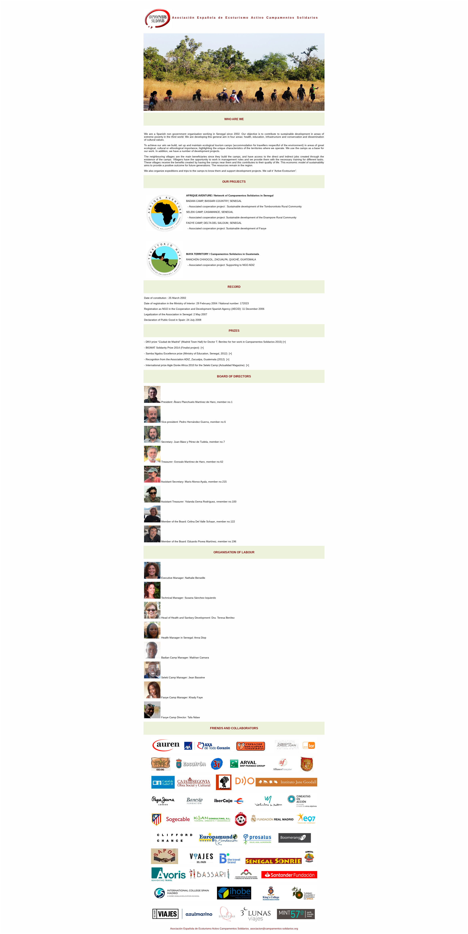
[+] (284, 341)
